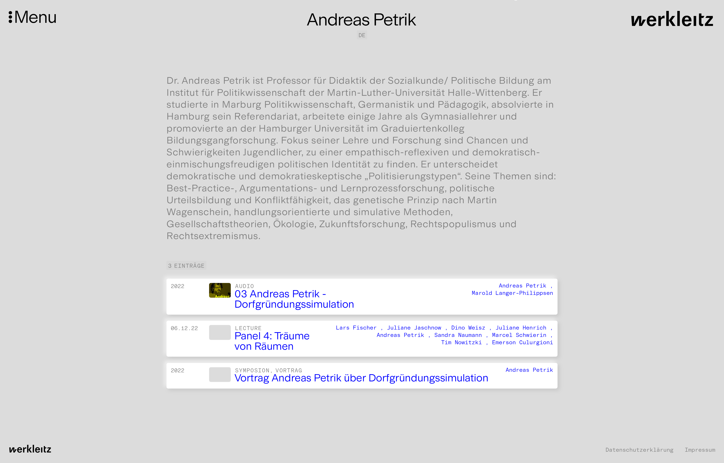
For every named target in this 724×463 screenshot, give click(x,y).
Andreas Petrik (529, 369)
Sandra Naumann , (463, 335)
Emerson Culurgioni (522, 342)
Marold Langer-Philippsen (512, 293)
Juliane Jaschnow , (419, 327)
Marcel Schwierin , (522, 335)
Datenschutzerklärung (639, 450)
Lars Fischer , (361, 327)
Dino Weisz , (473, 327)
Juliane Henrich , (524, 327)
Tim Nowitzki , (466, 342)
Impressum (700, 450)
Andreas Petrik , (526, 285)
